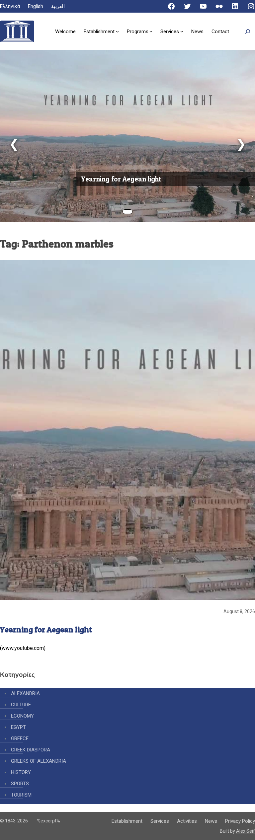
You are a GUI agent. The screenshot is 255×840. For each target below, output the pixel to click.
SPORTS (20, 784)
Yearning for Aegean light (121, 179)
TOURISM (21, 795)
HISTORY (21, 772)
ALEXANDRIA (25, 693)
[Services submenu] (181, 31)
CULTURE (21, 705)
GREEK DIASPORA (30, 750)
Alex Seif (245, 831)
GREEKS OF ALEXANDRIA (38, 761)
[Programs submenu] (150, 31)
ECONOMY (22, 716)
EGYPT (18, 727)
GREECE (20, 738)
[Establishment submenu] (117, 31)
